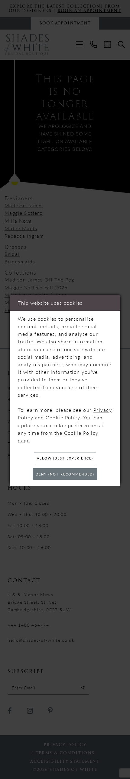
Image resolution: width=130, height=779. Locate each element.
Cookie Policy (63, 417)
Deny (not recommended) (65, 474)
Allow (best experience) (65, 458)
